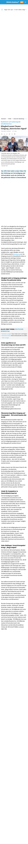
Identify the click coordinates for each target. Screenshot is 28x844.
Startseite (3, 119)
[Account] (25, 2)
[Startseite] (12, 2)
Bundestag (17, 254)
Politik (9, 119)
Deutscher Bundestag (18, 119)
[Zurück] (2, 10)
